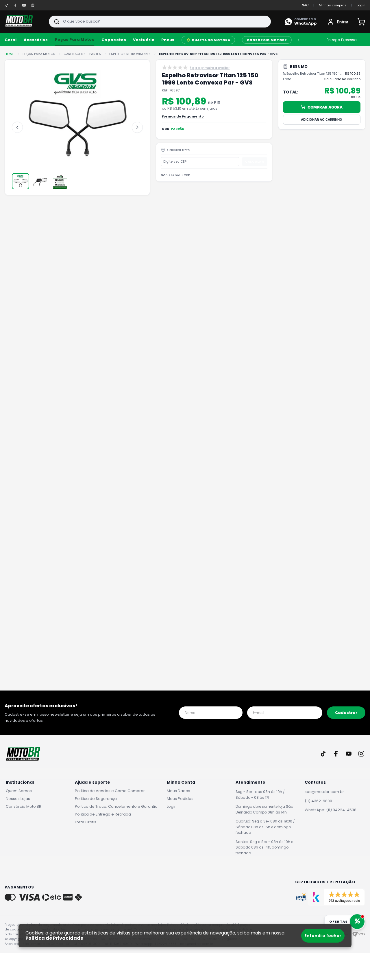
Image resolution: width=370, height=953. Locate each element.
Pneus (168, 40)
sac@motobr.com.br (324, 791)
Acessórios (36, 40)
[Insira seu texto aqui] (7, 5)
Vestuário (143, 40)
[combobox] (160, 21)
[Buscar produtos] (57, 21)
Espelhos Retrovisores (130, 54)
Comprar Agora (325, 106)
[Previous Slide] (298, 40)
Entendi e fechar (322, 936)
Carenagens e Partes (82, 54)
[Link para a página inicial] (9, 54)
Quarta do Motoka (211, 40)
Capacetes (113, 40)
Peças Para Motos (74, 39)
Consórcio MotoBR (267, 40)
